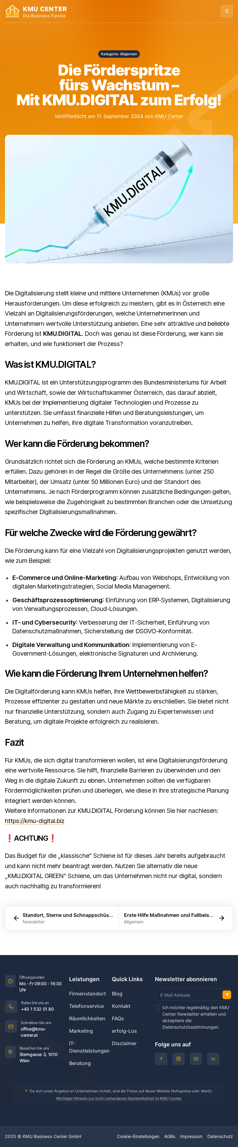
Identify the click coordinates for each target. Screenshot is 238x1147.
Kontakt (121, 1006)
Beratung (80, 1063)
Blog (117, 993)
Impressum (191, 1136)
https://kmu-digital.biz (34, 821)
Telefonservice (86, 1006)
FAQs (118, 1018)
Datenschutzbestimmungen (190, 1027)
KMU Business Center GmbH (52, 1136)
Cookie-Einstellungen (138, 1136)
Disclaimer (124, 1043)
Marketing (81, 1031)
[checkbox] (157, 1007)
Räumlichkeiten (87, 1018)
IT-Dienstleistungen (89, 1047)
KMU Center (169, 116)
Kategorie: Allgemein (119, 54)
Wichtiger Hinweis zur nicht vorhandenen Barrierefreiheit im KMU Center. (119, 1098)
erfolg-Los (124, 1031)
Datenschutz (220, 1136)
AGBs (169, 1136)
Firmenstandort (87, 993)
